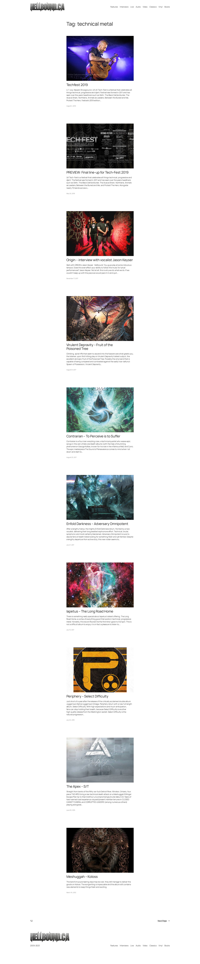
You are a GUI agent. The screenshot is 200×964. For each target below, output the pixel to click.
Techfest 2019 (77, 85)
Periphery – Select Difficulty (87, 696)
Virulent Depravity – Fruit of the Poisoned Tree (89, 346)
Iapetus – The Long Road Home (89, 611)
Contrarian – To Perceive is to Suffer (93, 436)
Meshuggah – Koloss (82, 876)
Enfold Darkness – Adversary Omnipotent (97, 524)
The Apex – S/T (77, 786)
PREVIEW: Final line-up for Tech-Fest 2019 (97, 172)
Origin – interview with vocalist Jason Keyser (99, 260)
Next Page (164, 920)
